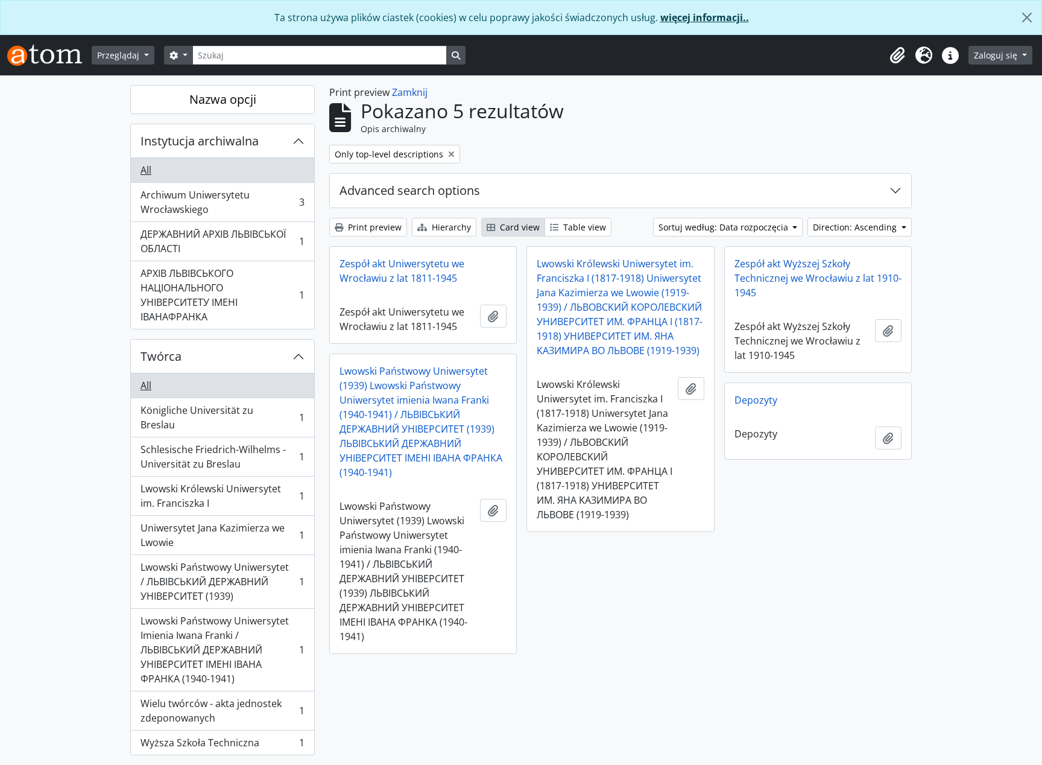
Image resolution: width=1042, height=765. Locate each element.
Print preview (374, 227)
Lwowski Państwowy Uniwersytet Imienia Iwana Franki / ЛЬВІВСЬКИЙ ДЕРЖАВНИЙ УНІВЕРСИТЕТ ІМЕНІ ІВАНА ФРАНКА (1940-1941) (222, 649)
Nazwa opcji (222, 99)
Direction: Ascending (856, 227)
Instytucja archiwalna (200, 141)
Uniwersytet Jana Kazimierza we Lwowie (222, 535)
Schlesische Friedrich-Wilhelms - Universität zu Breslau (222, 457)
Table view (583, 227)
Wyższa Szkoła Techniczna (222, 745)
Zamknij (410, 92)
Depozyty (755, 400)
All (146, 170)
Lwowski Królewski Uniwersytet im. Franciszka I (222, 496)
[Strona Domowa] (49, 55)
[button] (897, 55)
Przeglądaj (119, 55)
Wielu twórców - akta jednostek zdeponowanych (222, 711)
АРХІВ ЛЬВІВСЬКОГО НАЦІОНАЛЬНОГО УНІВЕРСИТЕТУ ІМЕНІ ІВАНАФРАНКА (222, 295)
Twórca (161, 356)
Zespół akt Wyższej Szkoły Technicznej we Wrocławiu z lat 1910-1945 (817, 278)
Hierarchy (450, 227)
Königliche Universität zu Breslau (222, 417)
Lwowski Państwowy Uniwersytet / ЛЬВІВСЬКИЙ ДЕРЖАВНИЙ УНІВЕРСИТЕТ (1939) (222, 581)
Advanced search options (409, 190)
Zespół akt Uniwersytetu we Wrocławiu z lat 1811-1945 (401, 271)
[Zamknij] (1026, 17)
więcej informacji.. (704, 17)
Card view (518, 227)
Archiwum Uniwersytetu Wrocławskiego (222, 202)
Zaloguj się (997, 55)
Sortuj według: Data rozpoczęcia (724, 227)
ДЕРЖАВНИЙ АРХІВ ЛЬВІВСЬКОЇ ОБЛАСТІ (222, 241)
